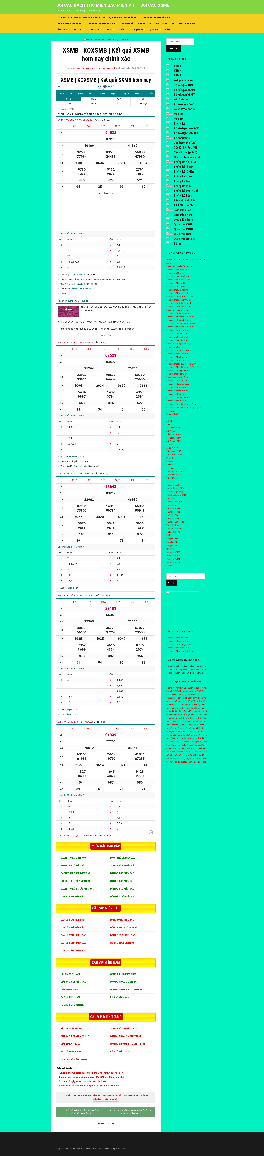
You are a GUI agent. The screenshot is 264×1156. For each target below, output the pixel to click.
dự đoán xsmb (193, 718)
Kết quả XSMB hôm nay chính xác (85, 1095)
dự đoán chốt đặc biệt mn (177, 387)
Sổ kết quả (61, 30)
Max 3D (178, 114)
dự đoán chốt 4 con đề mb (177, 270)
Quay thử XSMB (183, 224)
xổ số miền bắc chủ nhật (106, 1099)
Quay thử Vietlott (184, 239)
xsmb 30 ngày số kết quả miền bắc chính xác (83, 1081)
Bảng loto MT (172, 545)
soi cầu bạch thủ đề (186, 745)
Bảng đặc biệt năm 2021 (190, 691)
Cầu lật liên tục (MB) (186, 147)
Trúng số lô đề (143, 23)
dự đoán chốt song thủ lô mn (178, 397)
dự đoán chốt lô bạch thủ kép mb (180, 317)
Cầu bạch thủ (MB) (185, 142)
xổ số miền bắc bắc (113, 1095)
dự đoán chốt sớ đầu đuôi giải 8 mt (181, 364)
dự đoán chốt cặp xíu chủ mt (178, 350)
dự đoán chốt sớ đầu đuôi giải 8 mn (181, 404)
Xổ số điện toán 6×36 (175, 471)
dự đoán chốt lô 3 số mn (176, 394)
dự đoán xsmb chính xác (187, 721)
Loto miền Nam (183, 215)
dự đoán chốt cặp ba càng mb (179, 313)
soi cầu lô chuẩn (196, 748)
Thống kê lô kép (183, 176)
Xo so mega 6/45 (184, 104)
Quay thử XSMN (183, 229)
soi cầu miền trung (185, 752)
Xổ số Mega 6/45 (173, 451)
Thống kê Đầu (182, 181)
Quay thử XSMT (183, 234)
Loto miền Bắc (182, 210)
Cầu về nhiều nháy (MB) (188, 157)
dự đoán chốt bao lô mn (176, 380)
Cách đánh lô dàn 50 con (176, 698)
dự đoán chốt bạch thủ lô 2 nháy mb (181, 323)
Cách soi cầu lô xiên (194, 694)
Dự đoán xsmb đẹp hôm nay (157, 17)
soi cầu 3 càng (176, 735)
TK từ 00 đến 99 (183, 205)
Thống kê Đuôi (182, 186)
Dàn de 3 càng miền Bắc (187, 704)
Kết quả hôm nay (187, 23)
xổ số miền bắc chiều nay (136, 1095)
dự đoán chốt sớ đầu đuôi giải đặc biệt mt (184, 367)
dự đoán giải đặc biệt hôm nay (192, 708)
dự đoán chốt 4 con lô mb (177, 283)
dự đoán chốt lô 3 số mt (176, 360)
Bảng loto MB (172, 539)
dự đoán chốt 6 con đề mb (177, 273)
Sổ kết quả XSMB (184, 85)
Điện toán (94, 30)
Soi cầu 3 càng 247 (191, 735)
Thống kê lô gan (183, 166)
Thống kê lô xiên (184, 171)
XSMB (156, 23)
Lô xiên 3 (189, 731)
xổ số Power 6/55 (184, 109)
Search (173, 49)
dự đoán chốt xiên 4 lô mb (177, 340)
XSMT (173, 23)
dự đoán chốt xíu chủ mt (176, 374)
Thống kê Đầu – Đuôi (186, 190)
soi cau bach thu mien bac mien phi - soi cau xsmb (92, 68)
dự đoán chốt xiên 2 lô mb (177, 333)
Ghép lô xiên (183, 728)
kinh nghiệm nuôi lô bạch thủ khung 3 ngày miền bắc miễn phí (92, 1073)
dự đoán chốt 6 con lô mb (177, 286)
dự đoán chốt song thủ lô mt (178, 370)
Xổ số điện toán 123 (186, 133)
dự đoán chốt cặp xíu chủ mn (178, 384)
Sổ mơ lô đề (127, 23)
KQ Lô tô (138, 30)
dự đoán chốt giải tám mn (177, 391)
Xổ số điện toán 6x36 (186, 128)
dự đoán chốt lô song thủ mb (178, 330)
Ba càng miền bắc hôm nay (195, 688)
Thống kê (123, 30)
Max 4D (178, 118)
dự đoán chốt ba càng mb (177, 293)
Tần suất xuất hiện (185, 200)
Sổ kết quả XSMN (184, 90)
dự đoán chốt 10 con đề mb (178, 280)
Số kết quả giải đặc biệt (186, 755)
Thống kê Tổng (183, 195)
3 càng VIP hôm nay (174, 688)
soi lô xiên (198, 752)
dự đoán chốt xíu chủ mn (177, 401)
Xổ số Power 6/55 (174, 454)
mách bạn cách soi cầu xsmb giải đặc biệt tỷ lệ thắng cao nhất (93, 1077)
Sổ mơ (168, 30)
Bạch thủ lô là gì (173, 691)
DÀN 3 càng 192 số (184, 701)
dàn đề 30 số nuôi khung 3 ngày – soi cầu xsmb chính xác (90, 1085)
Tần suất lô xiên (199, 762)
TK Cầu (109, 30)
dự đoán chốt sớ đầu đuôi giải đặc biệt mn (184, 407)
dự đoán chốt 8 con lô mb (177, 290)
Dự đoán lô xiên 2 (196, 715)
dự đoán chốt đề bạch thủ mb (179, 300)
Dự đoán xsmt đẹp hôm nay (69, 23)
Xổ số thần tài (182, 138)
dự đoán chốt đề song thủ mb (179, 306)
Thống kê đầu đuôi (185, 162)
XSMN (164, 23)
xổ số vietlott (182, 99)
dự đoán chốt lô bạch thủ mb (178, 320)
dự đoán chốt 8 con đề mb (177, 276)
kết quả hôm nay (184, 80)
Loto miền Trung (184, 219)
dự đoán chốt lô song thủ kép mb (180, 327)
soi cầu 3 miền (182, 742)
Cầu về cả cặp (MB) (185, 152)
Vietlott (78, 30)
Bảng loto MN (172, 542)
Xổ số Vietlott (172, 448)
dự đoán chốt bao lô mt (176, 347)
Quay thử (154, 30)
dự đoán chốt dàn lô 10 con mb (179, 296)
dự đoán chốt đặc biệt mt (177, 354)
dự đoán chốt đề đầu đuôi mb (178, 303)
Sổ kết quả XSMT (184, 94)
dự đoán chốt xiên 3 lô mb (177, 337)
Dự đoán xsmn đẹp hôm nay (102, 23)
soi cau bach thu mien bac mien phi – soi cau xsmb (113, 5)
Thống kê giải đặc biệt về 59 (180, 762)
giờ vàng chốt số (196, 728)
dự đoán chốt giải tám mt (177, 357)
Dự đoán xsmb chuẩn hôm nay (123, 17)
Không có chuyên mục (175, 731)
